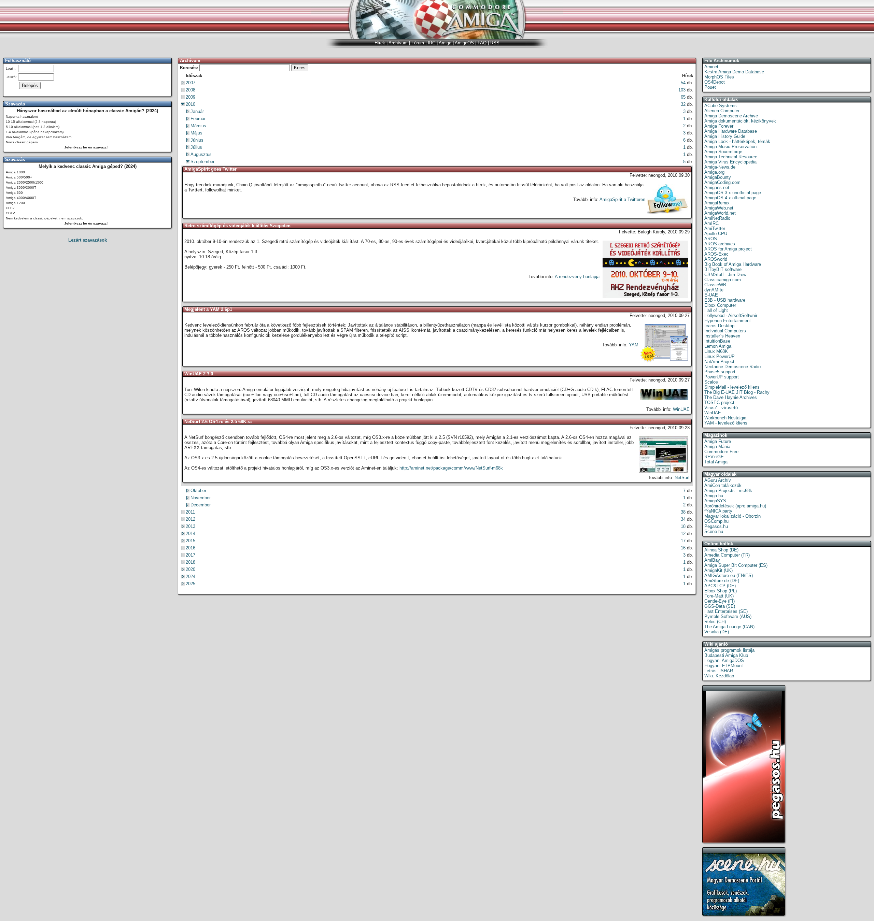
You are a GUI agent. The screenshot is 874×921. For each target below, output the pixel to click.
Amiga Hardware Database (730, 131)
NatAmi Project (719, 361)
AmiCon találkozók (723, 485)
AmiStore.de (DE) (721, 580)
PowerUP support (721, 376)
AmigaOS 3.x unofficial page (732, 192)
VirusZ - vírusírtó (721, 407)
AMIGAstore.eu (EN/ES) (728, 575)
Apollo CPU (715, 233)
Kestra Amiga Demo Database (734, 71)
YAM (633, 344)
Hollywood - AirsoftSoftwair (730, 315)
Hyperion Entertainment (727, 320)
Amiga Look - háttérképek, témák (737, 141)
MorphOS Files (719, 77)
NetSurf (682, 477)
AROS (710, 238)
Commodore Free (721, 451)
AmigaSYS (715, 500)
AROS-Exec (716, 254)
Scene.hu (713, 531)
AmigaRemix (717, 202)
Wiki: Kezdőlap (719, 675)
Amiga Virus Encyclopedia (730, 161)
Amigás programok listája (729, 650)
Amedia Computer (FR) (727, 555)
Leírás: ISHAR (718, 670)
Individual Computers (725, 330)
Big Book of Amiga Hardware (732, 264)
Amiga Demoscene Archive (731, 115)
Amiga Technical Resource (730, 156)
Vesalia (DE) (716, 631)
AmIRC (711, 223)
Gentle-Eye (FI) (719, 601)
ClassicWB (715, 284)
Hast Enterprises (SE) (726, 611)
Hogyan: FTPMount (723, 665)
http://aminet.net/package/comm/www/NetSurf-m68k (451, 468)
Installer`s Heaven (722, 336)
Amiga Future (717, 441)
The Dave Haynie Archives (730, 397)
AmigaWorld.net (720, 213)
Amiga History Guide (724, 136)
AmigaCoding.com (722, 182)
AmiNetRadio (717, 218)
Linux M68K (716, 351)
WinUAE (681, 409)
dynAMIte (713, 289)
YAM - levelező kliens (725, 423)
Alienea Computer (721, 110)
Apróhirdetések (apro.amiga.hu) (735, 505)
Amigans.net (716, 187)
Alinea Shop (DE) (721, 549)
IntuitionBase (717, 341)
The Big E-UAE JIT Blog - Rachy (737, 392)
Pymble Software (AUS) (727, 616)
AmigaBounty (717, 177)
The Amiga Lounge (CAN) (729, 626)
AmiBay (712, 560)
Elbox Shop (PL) (720, 590)
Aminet (711, 66)
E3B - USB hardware (724, 300)
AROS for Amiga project (728, 248)
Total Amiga (716, 461)
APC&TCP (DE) (720, 585)
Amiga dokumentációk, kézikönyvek (740, 121)
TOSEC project (719, 402)
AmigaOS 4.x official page (730, 197)
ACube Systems (720, 105)
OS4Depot (714, 82)
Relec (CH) (715, 621)
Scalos (711, 382)
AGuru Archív (717, 480)
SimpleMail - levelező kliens (732, 387)
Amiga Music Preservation (730, 146)
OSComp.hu (716, 521)
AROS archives (719, 243)
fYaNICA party (718, 511)
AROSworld (715, 259)
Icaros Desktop (719, 325)
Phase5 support (719, 371)
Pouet (710, 87)
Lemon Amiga (717, 346)
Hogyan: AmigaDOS (724, 660)
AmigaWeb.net (718, 208)
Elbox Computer (720, 305)
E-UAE (711, 295)
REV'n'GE (714, 456)
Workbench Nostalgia (725, 417)
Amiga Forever (718, 126)
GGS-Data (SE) (719, 606)
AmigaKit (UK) (718, 570)
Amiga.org (714, 172)
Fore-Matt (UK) (719, 596)
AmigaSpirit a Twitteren (622, 199)
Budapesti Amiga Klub (726, 655)
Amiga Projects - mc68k (728, 490)
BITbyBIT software (723, 269)
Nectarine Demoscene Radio (732, 366)
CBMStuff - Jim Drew (725, 274)
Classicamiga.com (722, 279)
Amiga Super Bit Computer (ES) (735, 565)
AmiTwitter (714, 228)
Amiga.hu (713, 495)
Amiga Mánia (717, 446)
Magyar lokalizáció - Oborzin (732, 516)
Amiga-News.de (719, 167)
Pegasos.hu (716, 526)
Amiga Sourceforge (723, 151)
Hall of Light (716, 310)
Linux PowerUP (719, 356)
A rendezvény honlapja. (578, 276)
